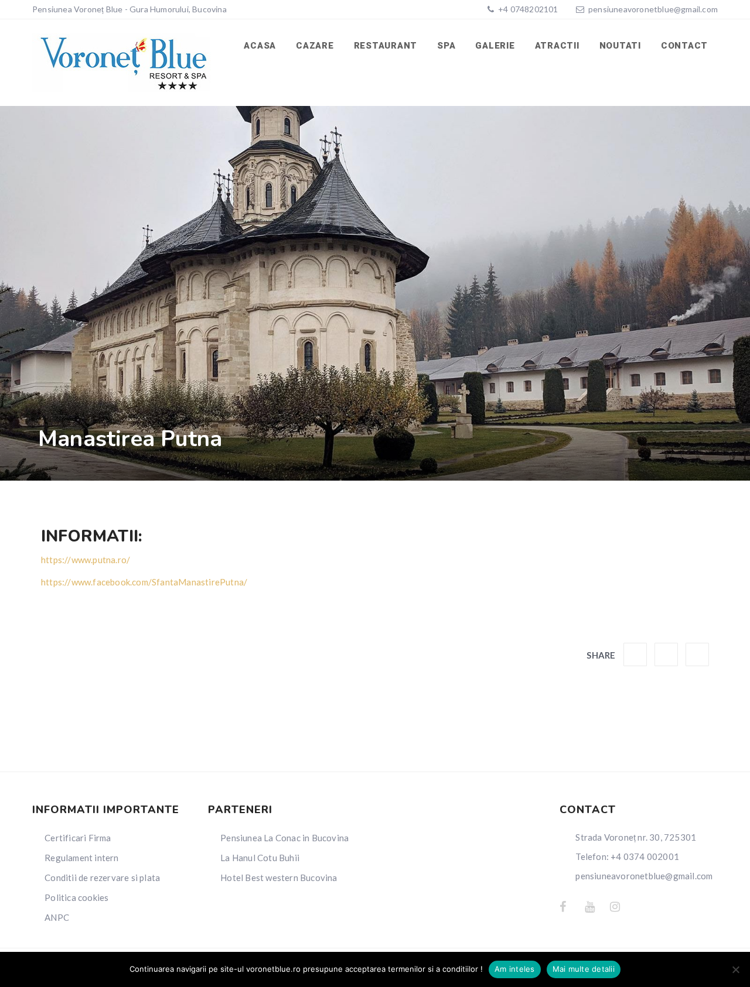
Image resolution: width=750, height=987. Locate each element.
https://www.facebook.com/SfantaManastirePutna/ (144, 582)
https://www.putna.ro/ (85, 559)
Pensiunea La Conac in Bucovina (284, 837)
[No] (735, 969)
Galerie (494, 45)
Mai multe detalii (584, 969)
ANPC (57, 917)
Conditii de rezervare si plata (102, 877)
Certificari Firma (78, 837)
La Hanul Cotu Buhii (259, 857)
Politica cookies (76, 897)
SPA (446, 45)
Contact (684, 45)
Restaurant (386, 45)
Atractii (557, 45)
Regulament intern (81, 857)
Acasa (260, 45)
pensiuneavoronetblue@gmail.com (653, 9)
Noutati (620, 45)
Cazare (315, 45)
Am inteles (515, 969)
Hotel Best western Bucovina (278, 877)
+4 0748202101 (527, 9)
